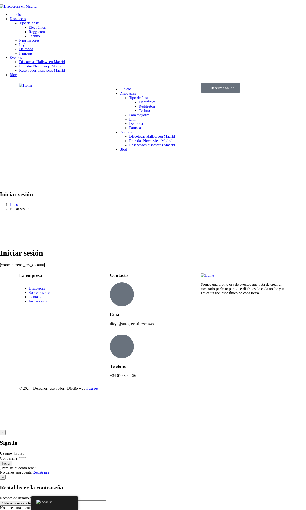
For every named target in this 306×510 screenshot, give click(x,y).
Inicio (14, 205)
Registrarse (41, 472)
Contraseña (8, 458)
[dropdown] (1, 2)
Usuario (6, 453)
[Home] (25, 85)
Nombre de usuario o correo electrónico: (30, 498)
